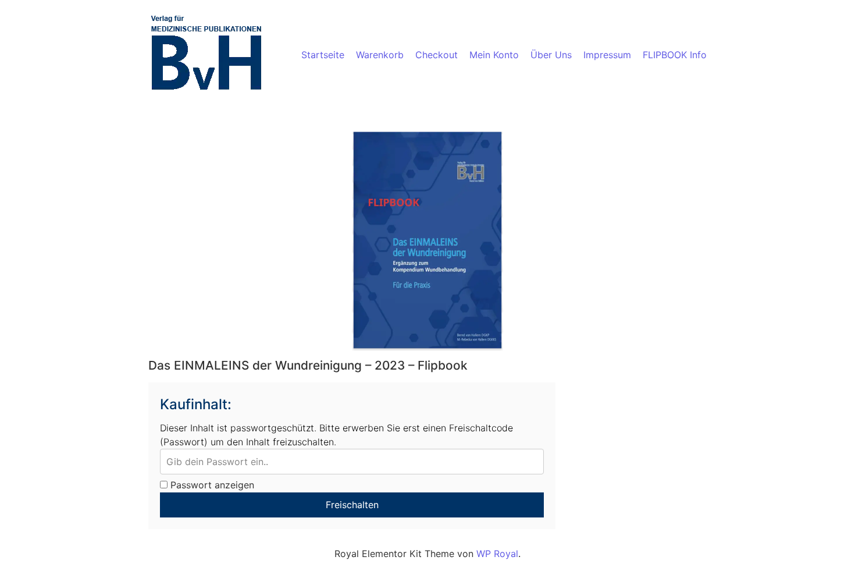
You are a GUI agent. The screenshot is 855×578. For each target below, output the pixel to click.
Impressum (607, 55)
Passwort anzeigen (211, 485)
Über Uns (551, 55)
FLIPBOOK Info (675, 55)
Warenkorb (380, 55)
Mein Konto (494, 55)
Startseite (322, 55)
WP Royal (497, 553)
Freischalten (352, 504)
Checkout (436, 55)
